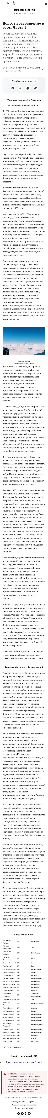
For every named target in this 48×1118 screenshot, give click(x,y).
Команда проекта (18, 1102)
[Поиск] (8, 3)
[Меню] (2, 3)
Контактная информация (24, 1108)
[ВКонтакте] (12, 88)
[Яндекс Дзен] (29, 1114)
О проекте (31, 1102)
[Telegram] (28, 88)
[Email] (46, 4)
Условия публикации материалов (24, 1105)
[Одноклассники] (20, 88)
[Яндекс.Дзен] (35, 88)
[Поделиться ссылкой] (43, 70)
